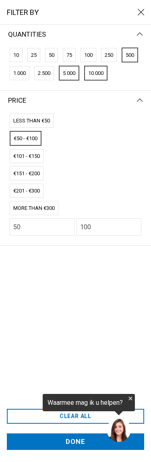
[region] (67, 418)
